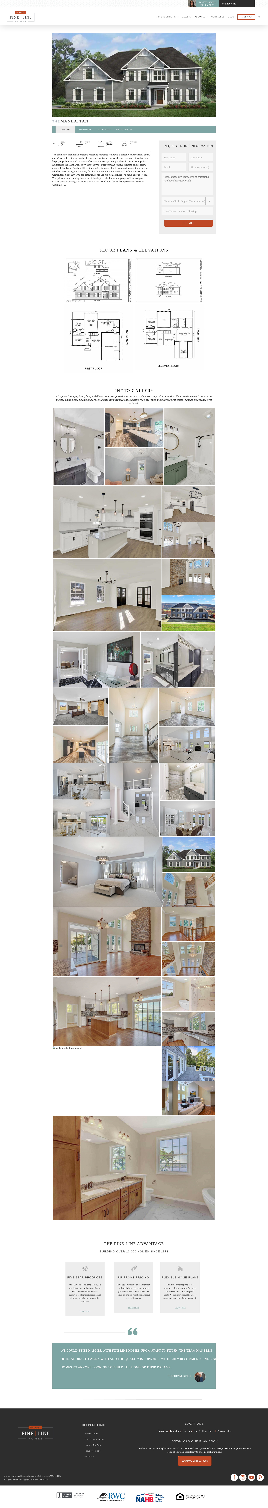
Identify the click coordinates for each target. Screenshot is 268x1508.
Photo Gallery (105, 129)
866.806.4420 (55, 1476)
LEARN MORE (85, 1311)
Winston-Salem (224, 1431)
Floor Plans (85, 129)
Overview (65, 129)
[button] (259, 16)
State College (200, 1431)
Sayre (212, 1431)
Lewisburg (175, 1431)
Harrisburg (162, 1431)
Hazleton (187, 1431)
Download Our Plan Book (195, 1461)
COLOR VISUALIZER (124, 129)
